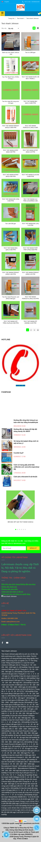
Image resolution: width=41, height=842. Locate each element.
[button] (5, 1)
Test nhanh (21, 18)
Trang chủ (12, 18)
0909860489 (35, 2)
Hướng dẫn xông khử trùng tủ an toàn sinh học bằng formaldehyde (26, 421)
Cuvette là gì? (19, 453)
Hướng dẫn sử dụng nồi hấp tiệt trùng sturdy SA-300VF (25, 430)
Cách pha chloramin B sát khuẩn (25, 476)
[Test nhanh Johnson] (20, 7)
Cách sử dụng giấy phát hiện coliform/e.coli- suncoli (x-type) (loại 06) (26, 467)
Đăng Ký (33, 548)
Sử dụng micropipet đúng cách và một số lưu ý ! (26, 442)
